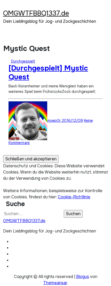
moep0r (54, 120)
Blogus (82, 276)
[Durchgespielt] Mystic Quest (48, 73)
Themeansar (55, 282)
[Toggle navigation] (6, 6)
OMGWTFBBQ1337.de (36, 13)
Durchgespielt (23, 61)
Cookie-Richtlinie (74, 197)
